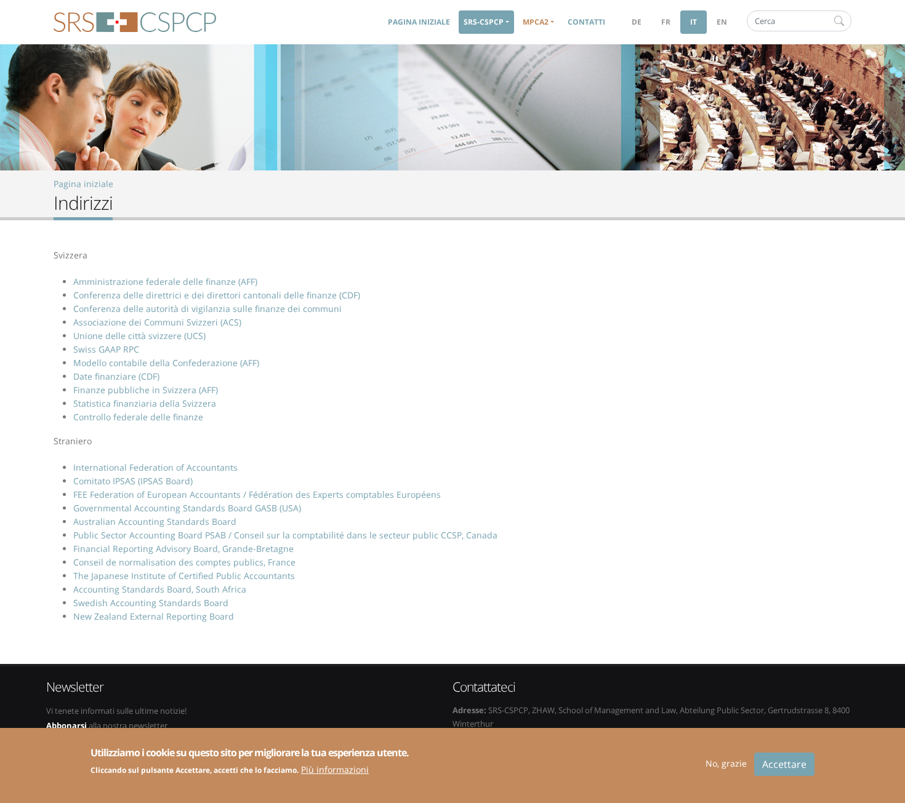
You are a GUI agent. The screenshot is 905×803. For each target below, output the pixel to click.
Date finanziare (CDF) (116, 376)
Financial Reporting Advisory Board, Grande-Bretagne (183, 548)
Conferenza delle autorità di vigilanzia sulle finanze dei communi (207, 308)
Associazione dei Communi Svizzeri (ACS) (157, 322)
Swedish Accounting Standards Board (150, 603)
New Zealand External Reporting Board (153, 616)
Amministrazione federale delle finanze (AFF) (165, 281)
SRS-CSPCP (135, 22)
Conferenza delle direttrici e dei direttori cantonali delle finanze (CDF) (216, 295)
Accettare (784, 764)
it (693, 22)
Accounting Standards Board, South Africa (159, 589)
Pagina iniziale (419, 22)
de (637, 22)
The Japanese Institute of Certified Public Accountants (184, 575)
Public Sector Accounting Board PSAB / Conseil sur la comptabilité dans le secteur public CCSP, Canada (285, 535)
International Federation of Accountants (155, 467)
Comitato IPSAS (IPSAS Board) (133, 481)
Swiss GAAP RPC (106, 349)
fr (665, 22)
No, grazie (726, 763)
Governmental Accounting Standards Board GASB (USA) (187, 508)
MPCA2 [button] (536, 22)
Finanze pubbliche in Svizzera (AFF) (145, 390)
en (722, 22)
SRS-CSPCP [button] (484, 22)
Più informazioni (335, 769)
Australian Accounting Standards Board (154, 521)
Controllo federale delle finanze (138, 417)
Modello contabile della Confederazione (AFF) (166, 363)
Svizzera (70, 255)
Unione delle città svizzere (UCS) (139, 336)
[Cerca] (839, 20)
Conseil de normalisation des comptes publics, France (184, 562)
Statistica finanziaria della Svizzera (144, 403)
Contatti (586, 22)
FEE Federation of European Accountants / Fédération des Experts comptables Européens (257, 494)
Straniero (73, 441)
